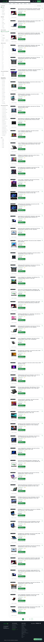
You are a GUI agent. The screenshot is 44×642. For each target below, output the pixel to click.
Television (25, 3)
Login (39, 1)
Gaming (18, 3)
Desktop (14, 3)
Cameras (29, 3)
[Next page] (32, 619)
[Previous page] (21, 619)
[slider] (1, 31)
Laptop (10, 3)
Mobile (21, 3)
